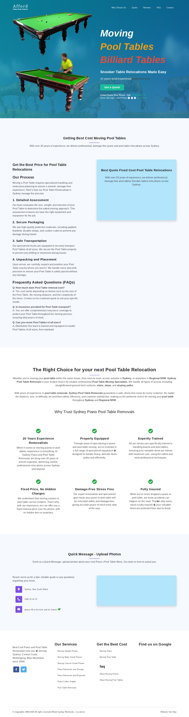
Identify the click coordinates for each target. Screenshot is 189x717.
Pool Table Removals (67, 688)
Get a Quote (112, 87)
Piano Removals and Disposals (71, 675)
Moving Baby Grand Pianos (70, 657)
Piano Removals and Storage (71, 669)
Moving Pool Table (108, 657)
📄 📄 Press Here (139, 98)
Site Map (172, 712)
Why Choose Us (118, 8)
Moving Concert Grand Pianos (71, 663)
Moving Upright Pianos (68, 651)
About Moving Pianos (109, 674)
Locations (80, 712)
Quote (134, 8)
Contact (170, 8)
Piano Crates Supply (67, 681)
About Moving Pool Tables (111, 680)
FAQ (159, 8)
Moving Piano (106, 651)
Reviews (147, 8)
